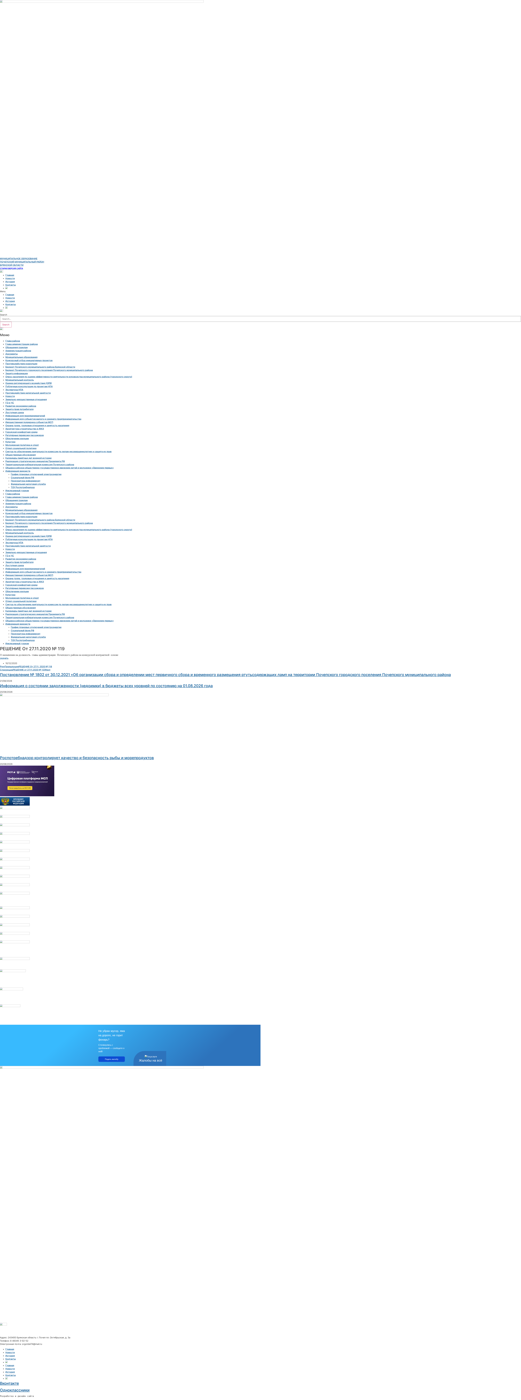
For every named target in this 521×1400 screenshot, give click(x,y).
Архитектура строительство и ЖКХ (24, 428)
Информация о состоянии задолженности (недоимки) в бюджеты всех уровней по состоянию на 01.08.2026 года (106, 685)
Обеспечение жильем (17, 438)
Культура (10, 441)
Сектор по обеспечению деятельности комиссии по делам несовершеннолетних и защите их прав (58, 451)
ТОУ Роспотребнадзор (23, 487)
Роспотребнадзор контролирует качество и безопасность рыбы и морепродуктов (77, 757)
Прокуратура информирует (25, 480)
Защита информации (16, 373)
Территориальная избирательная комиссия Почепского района (39, 464)
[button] (260, 291)
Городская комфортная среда (21, 432)
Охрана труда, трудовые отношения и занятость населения (37, 425)
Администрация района (18, 350)
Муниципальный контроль (19, 380)
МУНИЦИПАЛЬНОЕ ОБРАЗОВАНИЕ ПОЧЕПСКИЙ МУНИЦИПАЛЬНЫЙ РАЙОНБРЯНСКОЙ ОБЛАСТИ (22, 261)
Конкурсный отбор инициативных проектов (29, 360)
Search (3, 315)
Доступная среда (14, 412)
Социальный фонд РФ (22, 477)
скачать (4, 658)
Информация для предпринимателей (25, 415)
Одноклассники (15, 1390)
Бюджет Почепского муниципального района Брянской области (40, 367)
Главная (9, 275)
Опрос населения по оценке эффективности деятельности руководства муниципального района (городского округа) (68, 376)
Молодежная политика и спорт (22, 445)
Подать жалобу (111, 1059)
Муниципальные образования (21, 357)
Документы (11, 354)
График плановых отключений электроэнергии (36, 474)
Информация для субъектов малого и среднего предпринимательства (43, 419)
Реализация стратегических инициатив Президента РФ (35, 461)
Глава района (12, 340)
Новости (10, 278)
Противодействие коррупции (21, 363)
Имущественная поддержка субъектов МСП (29, 422)
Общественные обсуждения (20, 454)
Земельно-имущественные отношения (26, 399)
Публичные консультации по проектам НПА (29, 386)
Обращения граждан (16, 347)
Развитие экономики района (20, 406)
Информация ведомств (17, 471)
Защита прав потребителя (19, 409)
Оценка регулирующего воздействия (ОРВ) (28, 383)
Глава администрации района (21, 344)
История (10, 281)
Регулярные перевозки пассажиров (24, 435)
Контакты (10, 284)
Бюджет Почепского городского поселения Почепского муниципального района (49, 370)
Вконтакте (9, 1383)
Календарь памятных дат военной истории (28, 458)
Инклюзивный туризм (17, 490)
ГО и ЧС (9, 402)
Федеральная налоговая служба (28, 484)
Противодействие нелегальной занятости (28, 393)
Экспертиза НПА (14, 389)
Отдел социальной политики (20, 448)
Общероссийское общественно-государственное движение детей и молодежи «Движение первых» (59, 467)
